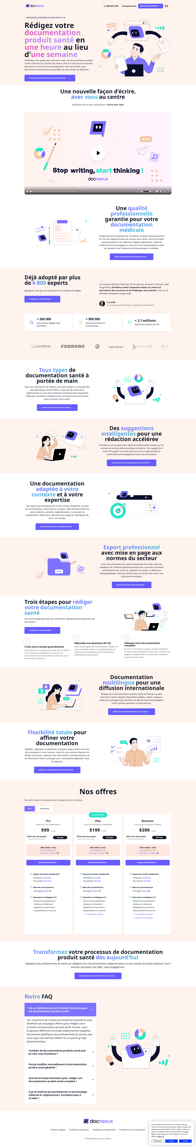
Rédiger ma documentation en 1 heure (97, 976)
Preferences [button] (160, 1136)
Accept (185, 1141)
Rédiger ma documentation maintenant (48, 78)
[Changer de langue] (167, 6)
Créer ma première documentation (130, 257)
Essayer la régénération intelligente (56, 770)
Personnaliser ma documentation (56, 527)
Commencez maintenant (40, 299)
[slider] (82, 191)
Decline (171, 1141)
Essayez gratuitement (47, 863)
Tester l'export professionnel (130, 585)
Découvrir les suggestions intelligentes (130, 463)
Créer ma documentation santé (56, 408)
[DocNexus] (48, 6)
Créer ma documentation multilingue (131, 712)
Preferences (157, 1141)
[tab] (29, 808)
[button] (129, 6)
